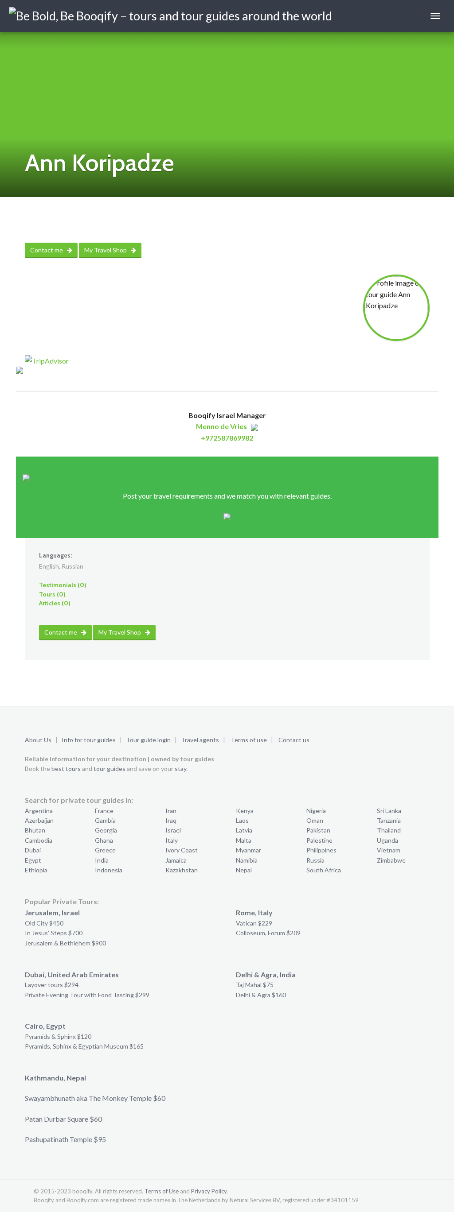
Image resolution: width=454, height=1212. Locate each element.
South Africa (323, 870)
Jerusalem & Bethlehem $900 (65, 943)
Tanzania (389, 820)
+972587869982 (227, 438)
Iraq (170, 820)
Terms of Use (162, 1191)
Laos (242, 820)
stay (180, 768)
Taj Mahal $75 (255, 984)
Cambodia (38, 840)
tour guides (109, 768)
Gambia (105, 820)
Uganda (387, 840)
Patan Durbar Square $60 (63, 1119)
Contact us (293, 739)
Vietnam (388, 850)
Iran (170, 810)
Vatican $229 (254, 923)
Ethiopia (36, 870)
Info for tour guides (89, 739)
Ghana (104, 840)
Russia (315, 860)
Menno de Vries (221, 426)
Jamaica (176, 860)
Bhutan (35, 830)
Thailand (389, 830)
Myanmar (248, 850)
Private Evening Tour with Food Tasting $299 (87, 995)
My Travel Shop (106, 250)
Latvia (244, 830)
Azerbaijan (39, 820)
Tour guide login (148, 739)
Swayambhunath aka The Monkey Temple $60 (95, 1098)
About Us (38, 739)
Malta (243, 840)
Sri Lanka (389, 810)
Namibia (247, 860)
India (102, 860)
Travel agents (200, 739)
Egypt (33, 860)
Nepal (244, 870)
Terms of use (249, 739)
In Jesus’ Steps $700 (53, 933)
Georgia (106, 830)
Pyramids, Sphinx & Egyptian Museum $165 (84, 1046)
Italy (171, 840)
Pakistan (318, 830)
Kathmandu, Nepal (55, 1077)
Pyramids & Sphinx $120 (58, 1036)
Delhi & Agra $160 (261, 995)
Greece (105, 850)
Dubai (33, 850)
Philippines (321, 850)
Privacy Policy (209, 1191)
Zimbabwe (391, 860)
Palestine (319, 840)
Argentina (39, 810)
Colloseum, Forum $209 (268, 933)
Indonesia (108, 870)
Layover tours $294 (51, 984)
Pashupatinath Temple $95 (65, 1139)
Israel (173, 830)
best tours (66, 768)
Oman (314, 820)
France (104, 810)
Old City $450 (44, 923)
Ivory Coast (181, 850)
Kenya (245, 810)
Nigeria (316, 810)
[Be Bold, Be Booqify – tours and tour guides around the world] (170, 16)
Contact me (47, 250)
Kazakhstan (181, 870)
